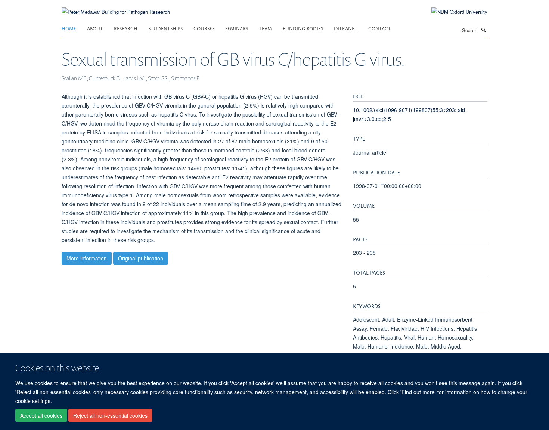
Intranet (345, 27)
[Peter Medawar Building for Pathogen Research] (116, 7)
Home (69, 27)
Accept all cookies (41, 415)
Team (265, 27)
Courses (203, 27)
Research (125, 27)
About (95, 27)
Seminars (236, 27)
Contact (379, 27)
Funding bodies (303, 27)
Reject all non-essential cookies (110, 415)
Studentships (165, 27)
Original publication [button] (140, 258)
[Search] (483, 29)
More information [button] (86, 258)
